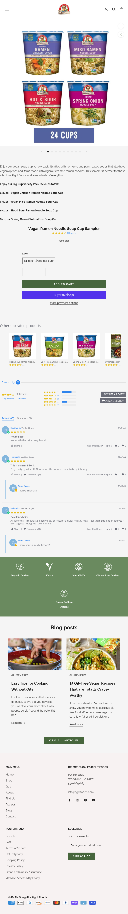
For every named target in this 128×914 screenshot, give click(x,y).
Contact (11, 816)
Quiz (8, 786)
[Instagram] (77, 800)
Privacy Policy (14, 866)
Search (10, 836)
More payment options (64, 303)
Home (10, 774)
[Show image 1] (48, 151)
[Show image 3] (56, 151)
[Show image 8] (76, 151)
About (10, 792)
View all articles (64, 740)
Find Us (10, 798)
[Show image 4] (60, 151)
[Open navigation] (7, 9)
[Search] (114, 9)
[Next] (86, 151)
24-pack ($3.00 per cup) (39, 260)
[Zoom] (121, 26)
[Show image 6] (68, 151)
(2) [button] (58, 392)
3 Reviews (71, 233)
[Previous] (41, 151)
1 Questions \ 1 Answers (14, 398)
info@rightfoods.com (81, 792)
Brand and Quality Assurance (24, 872)
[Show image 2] (52, 151)
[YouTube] (93, 800)
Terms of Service (16, 848)
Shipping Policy (15, 860)
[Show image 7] (72, 151)
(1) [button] (58, 401)
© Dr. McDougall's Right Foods (27, 897)
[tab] (8, 419)
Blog (9, 810)
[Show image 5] (64, 151)
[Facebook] (69, 800)
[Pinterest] (85, 800)
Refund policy (14, 854)
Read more (18, 722)
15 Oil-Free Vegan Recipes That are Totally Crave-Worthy (92, 689)
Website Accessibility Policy (23, 878)
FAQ (8, 842)
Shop (9, 780)
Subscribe (81, 856)
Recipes (11, 804)
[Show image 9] (80, 151)
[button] (113, 400)
